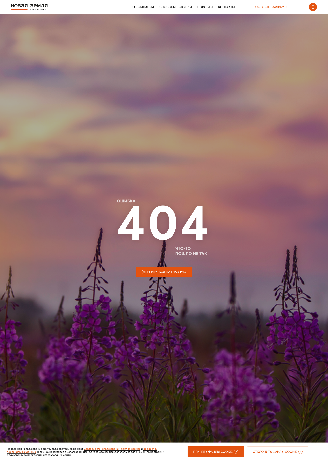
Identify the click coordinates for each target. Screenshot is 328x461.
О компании (143, 7)
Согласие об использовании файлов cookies (112, 448)
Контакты (226, 7)
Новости (205, 7)
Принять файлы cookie (213, 452)
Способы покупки (175, 7)
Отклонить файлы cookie (275, 452)
